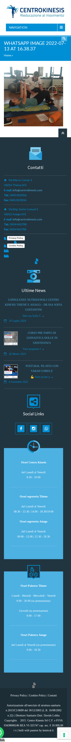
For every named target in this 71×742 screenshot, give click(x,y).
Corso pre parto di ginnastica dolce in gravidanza (42, 337)
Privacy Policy (16, 238)
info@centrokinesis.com (27, 190)
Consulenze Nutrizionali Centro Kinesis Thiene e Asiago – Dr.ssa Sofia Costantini (33, 304)
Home (7, 55)
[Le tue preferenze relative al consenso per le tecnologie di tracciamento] (64, 735)
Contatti (52, 695)
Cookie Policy (16, 245)
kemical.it (48, 730)
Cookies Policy (37, 695)
